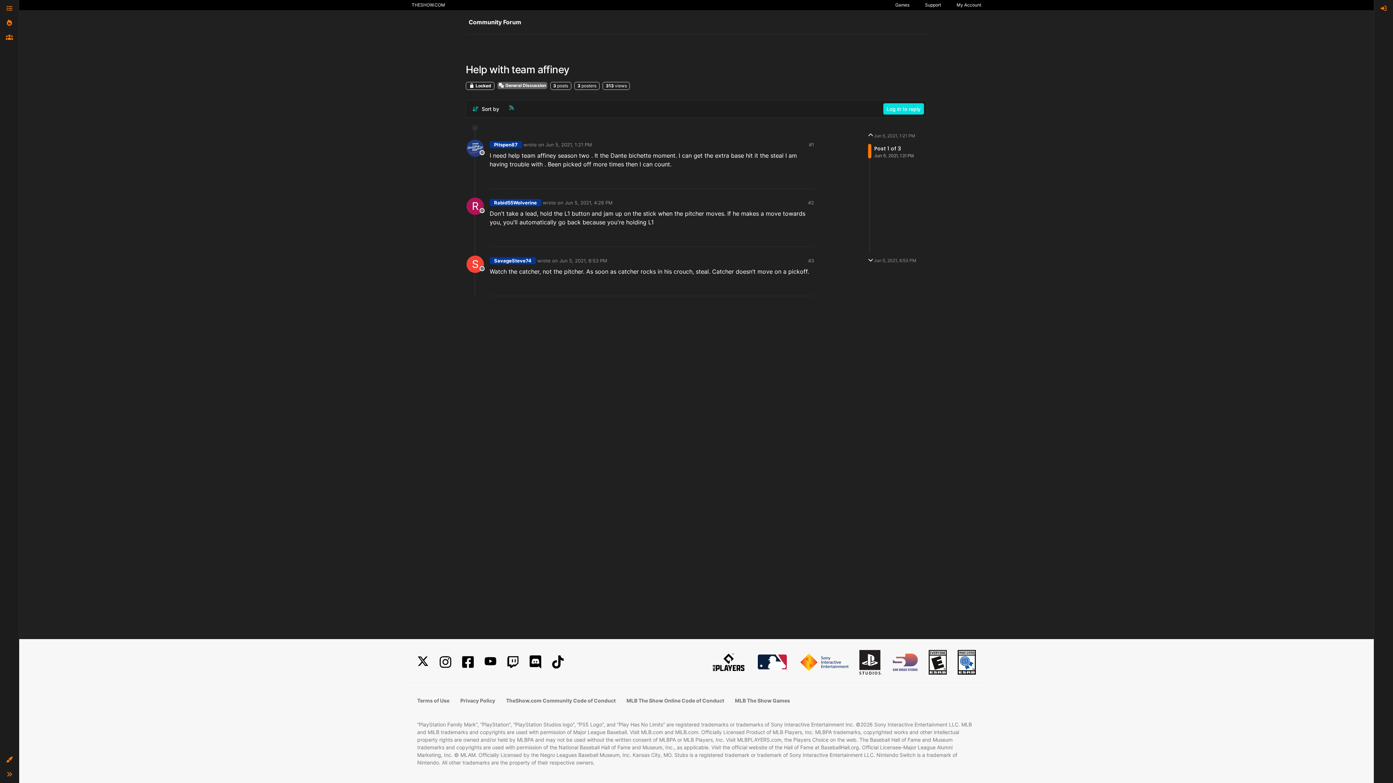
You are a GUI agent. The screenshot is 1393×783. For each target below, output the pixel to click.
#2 (811, 203)
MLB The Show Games (762, 700)
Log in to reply (904, 109)
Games (902, 5)
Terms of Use (433, 700)
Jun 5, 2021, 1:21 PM (569, 145)
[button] (9, 760)
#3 (811, 261)
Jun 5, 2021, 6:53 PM (583, 261)
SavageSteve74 (512, 261)
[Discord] (535, 662)
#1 (811, 145)
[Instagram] (445, 662)
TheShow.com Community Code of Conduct (561, 700)
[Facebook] (468, 662)
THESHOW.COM (428, 5)
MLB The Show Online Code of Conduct (675, 700)
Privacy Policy (477, 700)
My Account (969, 5)
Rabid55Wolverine (515, 203)
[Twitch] (513, 662)
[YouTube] (490, 662)
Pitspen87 (506, 145)
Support (933, 5)
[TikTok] (558, 662)
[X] (423, 662)
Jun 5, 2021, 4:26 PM (589, 203)
